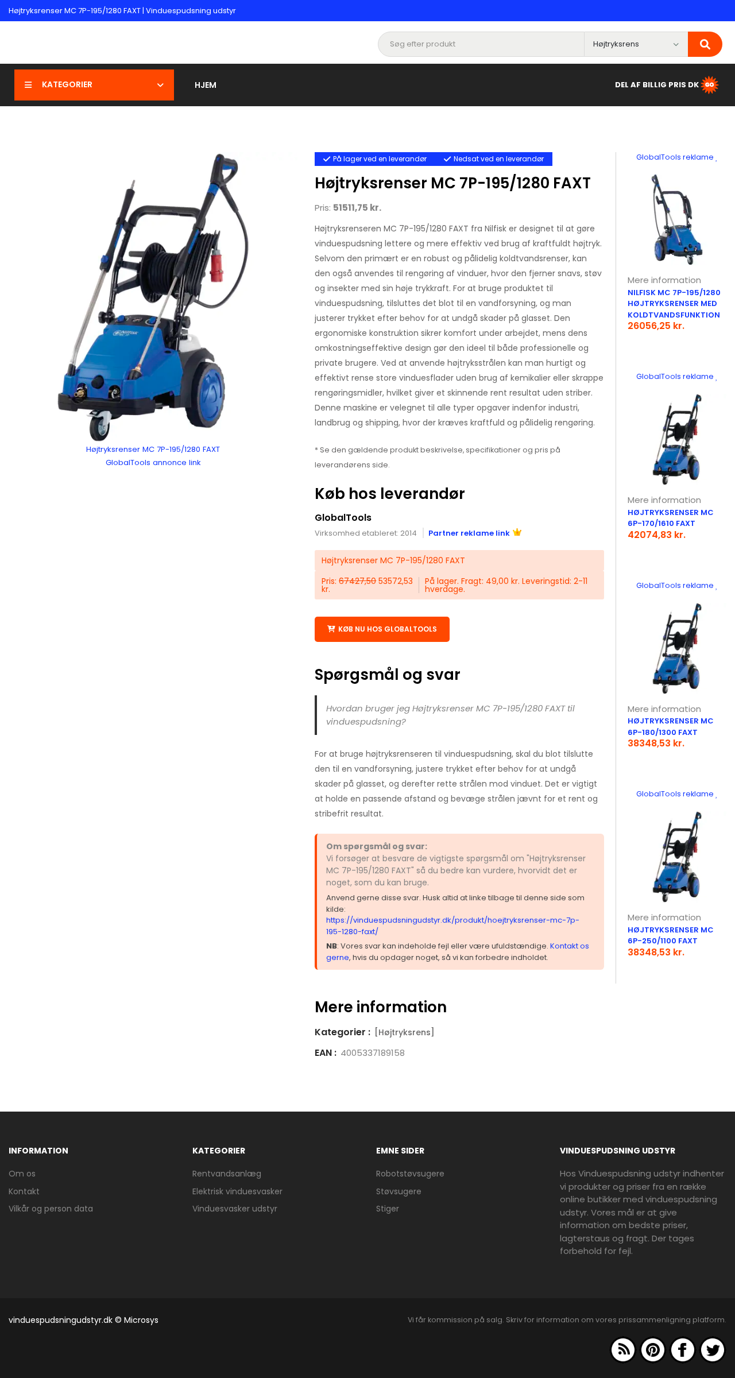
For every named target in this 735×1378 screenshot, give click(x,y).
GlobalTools (343, 517)
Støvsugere (398, 1191)
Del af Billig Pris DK (657, 84)
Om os (22, 1173)
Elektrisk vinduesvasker (237, 1191)
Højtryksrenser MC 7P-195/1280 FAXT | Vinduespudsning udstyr (122, 10)
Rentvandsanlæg (226, 1173)
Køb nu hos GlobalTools (387, 629)
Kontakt (24, 1191)
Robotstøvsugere (410, 1173)
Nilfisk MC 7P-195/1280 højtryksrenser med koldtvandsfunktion (674, 303)
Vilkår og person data (51, 1208)
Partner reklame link (469, 533)
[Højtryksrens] (404, 1032)
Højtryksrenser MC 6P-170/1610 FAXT (671, 518)
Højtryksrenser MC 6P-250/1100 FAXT (671, 935)
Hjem (205, 85)
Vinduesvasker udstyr (234, 1208)
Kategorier (67, 84)
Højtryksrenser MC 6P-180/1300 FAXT (671, 726)
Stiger (387, 1208)
